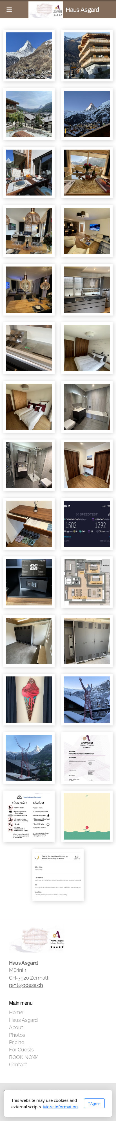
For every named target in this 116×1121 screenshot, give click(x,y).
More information (60, 1106)
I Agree (94, 1103)
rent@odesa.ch (26, 985)
